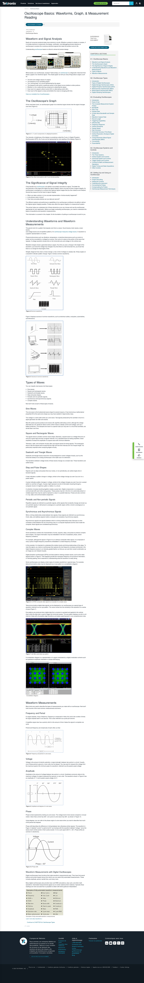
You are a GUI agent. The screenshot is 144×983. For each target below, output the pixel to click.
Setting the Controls (98, 181)
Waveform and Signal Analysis (101, 62)
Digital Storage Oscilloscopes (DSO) (103, 85)
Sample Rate (96, 111)
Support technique (78, 946)
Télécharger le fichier (34, 24)
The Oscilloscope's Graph (99, 64)
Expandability (96, 143)
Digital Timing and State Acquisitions (103, 166)
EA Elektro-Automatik (61, 952)
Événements (62, 949)
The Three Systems (98, 155)
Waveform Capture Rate (99, 117)
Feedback (115, 967)
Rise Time (95, 109)
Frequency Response (98, 124)
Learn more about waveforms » (34, 919)
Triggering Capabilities (99, 121)
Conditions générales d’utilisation (56, 967)
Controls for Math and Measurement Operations (102, 163)
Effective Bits (96, 123)
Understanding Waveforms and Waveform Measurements (104, 68)
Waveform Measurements (99, 73)
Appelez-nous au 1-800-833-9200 (101, 967)
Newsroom (61, 947)
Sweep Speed (96, 128)
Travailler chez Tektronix (62, 945)
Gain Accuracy (96, 130)
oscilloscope (38, 49)
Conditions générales (73, 967)
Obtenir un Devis (100, 3)
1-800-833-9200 (76, 942)
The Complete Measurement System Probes (103, 105)
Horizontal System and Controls (101, 158)
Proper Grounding (97, 179)
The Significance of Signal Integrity (102, 66)
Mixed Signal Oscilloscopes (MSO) (102, 90)
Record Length (96, 119)
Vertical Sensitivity (97, 126)
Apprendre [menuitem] (54, 3)
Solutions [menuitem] (31, 3)
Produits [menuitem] (23, 3)
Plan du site (32, 967)
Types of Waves (96, 71)
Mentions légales (85, 967)
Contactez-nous (77, 944)
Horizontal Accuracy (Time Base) (102, 132)
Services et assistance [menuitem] (43, 3)
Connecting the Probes (99, 185)
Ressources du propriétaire (76, 952)
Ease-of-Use (96, 102)
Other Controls (96, 168)
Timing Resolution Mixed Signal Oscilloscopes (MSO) (101, 138)
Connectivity (95, 141)
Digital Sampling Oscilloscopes (101, 92)
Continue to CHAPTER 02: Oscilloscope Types (41, 922)
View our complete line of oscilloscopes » (38, 94)
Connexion (136, 4)
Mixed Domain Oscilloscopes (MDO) (103, 89)
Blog (73, 955)
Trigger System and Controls (100, 160)
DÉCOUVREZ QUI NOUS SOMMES (40, 956)
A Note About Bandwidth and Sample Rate (103, 114)
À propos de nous (62, 941)
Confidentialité (41, 967)
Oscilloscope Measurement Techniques (103, 189)
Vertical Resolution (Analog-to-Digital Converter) (103, 135)
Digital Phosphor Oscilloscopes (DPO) (103, 87)
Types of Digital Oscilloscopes (101, 83)
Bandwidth (95, 108)
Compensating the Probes (100, 187)
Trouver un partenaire (95, 940)
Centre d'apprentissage (77, 949)
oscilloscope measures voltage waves (65, 232)
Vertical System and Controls (100, 157)
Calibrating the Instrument (99, 183)
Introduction (95, 81)
